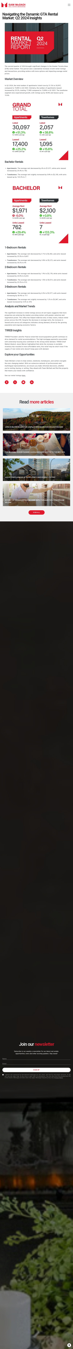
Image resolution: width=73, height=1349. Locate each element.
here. (24, 375)
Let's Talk (69, 1341)
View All (36, 512)
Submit (36, 1070)
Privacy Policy (58, 1077)
